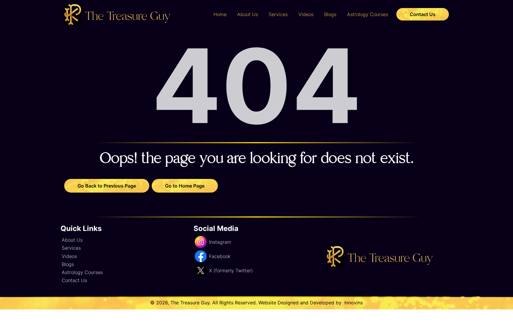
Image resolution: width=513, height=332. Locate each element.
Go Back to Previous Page (106, 186)
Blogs (330, 14)
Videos (306, 14)
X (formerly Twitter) (231, 270)
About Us (247, 14)
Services (278, 14)
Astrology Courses (367, 14)
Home (220, 14)
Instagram (220, 242)
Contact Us (423, 14)
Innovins (353, 303)
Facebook (219, 256)
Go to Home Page (185, 186)
